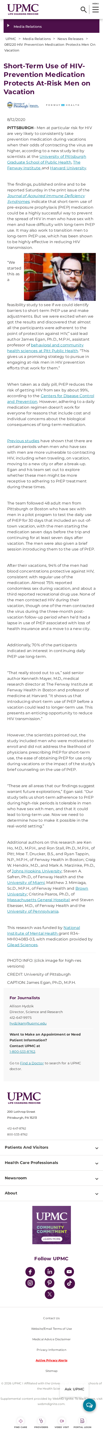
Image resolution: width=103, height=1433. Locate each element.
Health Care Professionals (31, 1162)
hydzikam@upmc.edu (28, 1023)
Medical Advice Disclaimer (51, 1339)
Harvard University (68, 168)
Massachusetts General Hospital (38, 900)
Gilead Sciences (22, 945)
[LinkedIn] (49, 1272)
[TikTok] (69, 1283)
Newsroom (16, 1178)
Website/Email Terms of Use (51, 1328)
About (11, 1193)
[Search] (84, 9)
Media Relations (28, 26)
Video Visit (62, 1427)
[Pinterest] (49, 1284)
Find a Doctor (32, 1063)
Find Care (20, 1427)
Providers (41, 1427)
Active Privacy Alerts (51, 1360)
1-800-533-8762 (22, 1051)
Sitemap (52, 1371)
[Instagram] (30, 1284)
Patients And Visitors (26, 1147)
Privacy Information (51, 1350)
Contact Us (51, 1318)
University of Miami (26, 882)
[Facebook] (30, 1272)
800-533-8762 (17, 1134)
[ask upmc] (89, 1405)
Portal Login (82, 1427)
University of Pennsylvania (32, 911)
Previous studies (23, 441)
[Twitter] (49, 1294)
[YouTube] (69, 1272)
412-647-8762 (16, 1128)
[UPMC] (23, 9)
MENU (95, 3)
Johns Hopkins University (37, 871)
